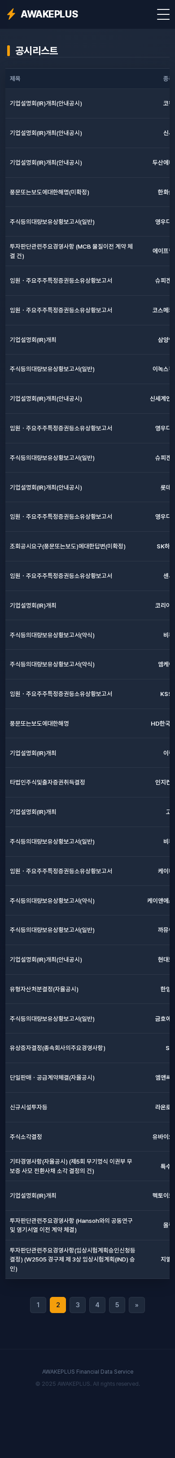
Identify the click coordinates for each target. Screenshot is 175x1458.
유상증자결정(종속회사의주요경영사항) (57, 1047)
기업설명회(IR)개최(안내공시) (46, 103)
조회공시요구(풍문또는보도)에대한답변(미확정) (68, 546)
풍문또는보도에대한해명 (39, 723)
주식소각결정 (26, 1136)
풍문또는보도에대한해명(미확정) (49, 192)
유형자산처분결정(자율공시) (44, 989)
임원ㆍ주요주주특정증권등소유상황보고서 (61, 280)
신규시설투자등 (29, 1107)
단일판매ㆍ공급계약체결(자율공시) (52, 1077)
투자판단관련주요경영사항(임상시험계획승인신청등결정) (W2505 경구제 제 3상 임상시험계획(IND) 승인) (73, 1259)
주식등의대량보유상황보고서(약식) (52, 635)
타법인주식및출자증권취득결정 (47, 782)
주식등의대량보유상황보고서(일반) (52, 221)
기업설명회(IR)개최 (33, 339)
